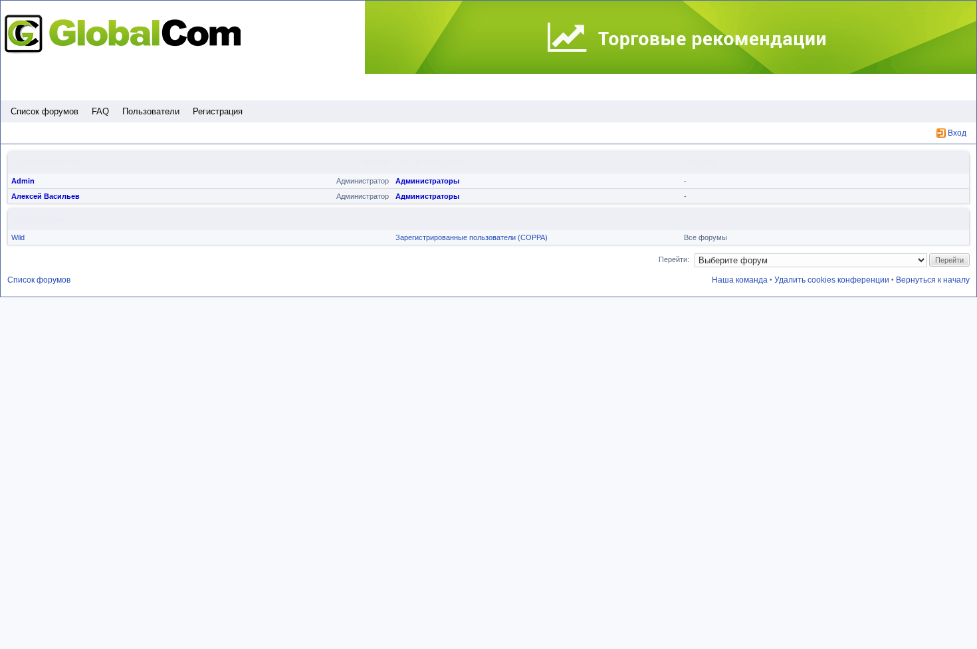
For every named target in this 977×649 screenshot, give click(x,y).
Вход (957, 133)
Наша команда (740, 280)
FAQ (100, 111)
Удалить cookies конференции (831, 280)
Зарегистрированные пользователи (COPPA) (471, 237)
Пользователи (150, 111)
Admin (23, 181)
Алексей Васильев (45, 196)
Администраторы (427, 181)
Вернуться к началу (933, 280)
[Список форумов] (126, 33)
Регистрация (218, 111)
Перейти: (674, 259)
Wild (18, 237)
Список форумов (44, 111)
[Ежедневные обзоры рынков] (670, 38)
